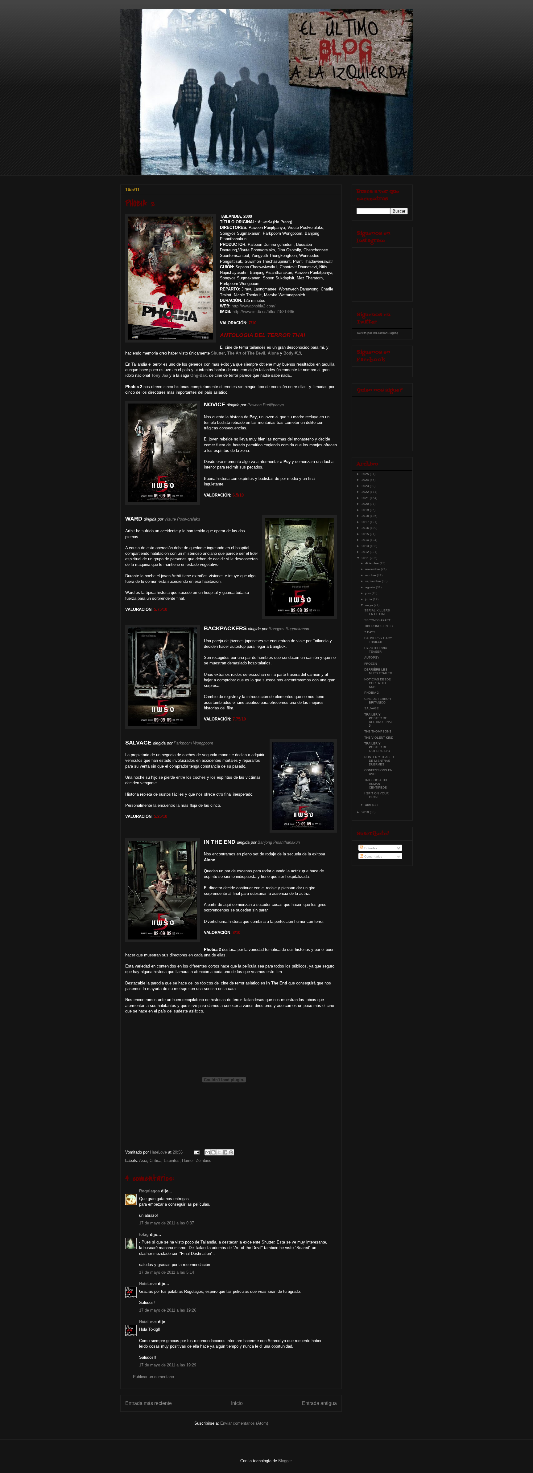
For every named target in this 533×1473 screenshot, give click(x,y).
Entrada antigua (319, 1403)
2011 (366, 558)
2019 (366, 510)
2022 (366, 491)
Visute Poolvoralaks (182, 519)
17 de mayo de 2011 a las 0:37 (166, 1223)
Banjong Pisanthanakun (279, 842)
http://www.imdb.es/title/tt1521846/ (263, 311)
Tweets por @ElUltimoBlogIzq (377, 333)
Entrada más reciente (148, 1403)
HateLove (148, 1283)
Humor (187, 1160)
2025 (366, 474)
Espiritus (172, 1160)
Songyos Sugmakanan (289, 629)
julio (368, 593)
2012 (366, 552)
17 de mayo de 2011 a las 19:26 (167, 1310)
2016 (366, 528)
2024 (366, 479)
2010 (366, 812)
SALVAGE (371, 708)
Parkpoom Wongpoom (193, 743)
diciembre (372, 563)
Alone (273, 353)
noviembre (373, 569)
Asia (143, 1160)
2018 (366, 515)
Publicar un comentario (153, 1376)
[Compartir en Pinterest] (231, 1152)
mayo (369, 605)
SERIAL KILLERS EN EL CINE (377, 612)
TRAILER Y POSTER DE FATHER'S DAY (377, 747)
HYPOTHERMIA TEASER (375, 649)
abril (368, 804)
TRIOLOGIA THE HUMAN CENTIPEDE (376, 783)
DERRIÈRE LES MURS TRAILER (378, 671)
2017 (366, 522)
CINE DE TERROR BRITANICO (377, 700)
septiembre (373, 581)
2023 (366, 486)
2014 (366, 540)
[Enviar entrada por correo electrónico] (196, 1152)
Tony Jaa (159, 375)
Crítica (155, 1160)
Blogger (284, 1461)
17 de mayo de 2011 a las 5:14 (166, 1272)
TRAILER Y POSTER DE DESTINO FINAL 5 (378, 720)
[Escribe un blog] (213, 1152)
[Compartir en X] (219, 1152)
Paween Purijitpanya (265, 405)
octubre (371, 575)
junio (369, 599)
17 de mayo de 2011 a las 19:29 (167, 1365)
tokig (144, 1234)
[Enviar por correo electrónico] (208, 1152)
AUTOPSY (371, 657)
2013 (366, 546)
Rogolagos (149, 1191)
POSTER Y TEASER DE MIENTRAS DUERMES (379, 760)
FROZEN (370, 663)
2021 (366, 498)
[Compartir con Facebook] (225, 1152)
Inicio (237, 1403)
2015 (366, 534)
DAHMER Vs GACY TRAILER (378, 639)
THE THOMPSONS (377, 731)
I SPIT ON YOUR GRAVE (376, 795)
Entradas (370, 848)
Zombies (203, 1160)
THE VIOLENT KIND (378, 737)
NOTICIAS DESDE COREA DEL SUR (377, 683)
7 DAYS (369, 632)
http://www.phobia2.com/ (253, 306)
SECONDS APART (377, 620)
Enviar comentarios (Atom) (244, 1423)
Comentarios (372, 856)
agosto (370, 587)
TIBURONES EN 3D (378, 626)
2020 (366, 503)
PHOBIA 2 (371, 692)
